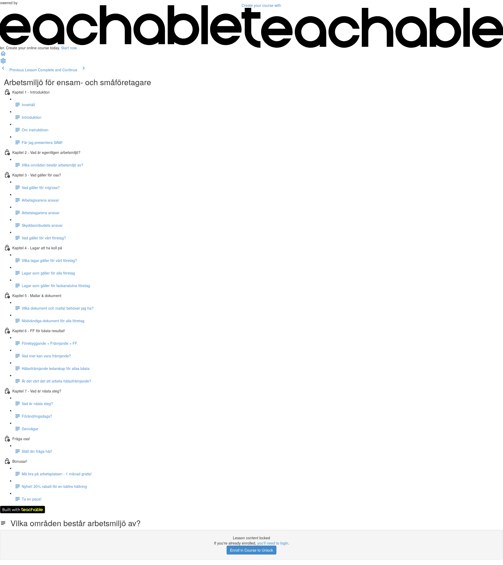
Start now (69, 47)
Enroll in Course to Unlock (251, 550)
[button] (3, 55)
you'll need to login (272, 543)
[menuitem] (3, 62)
